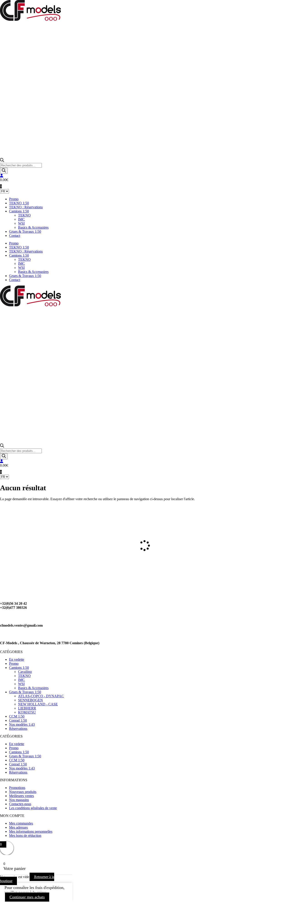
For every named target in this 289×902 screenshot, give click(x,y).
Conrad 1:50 (18, 720)
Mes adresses (18, 827)
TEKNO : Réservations (26, 207)
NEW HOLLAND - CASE (38, 704)
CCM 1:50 (16, 716)
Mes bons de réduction (25, 835)
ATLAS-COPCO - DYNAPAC (41, 696)
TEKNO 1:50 (19, 203)
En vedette (16, 659)
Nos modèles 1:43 (22, 724)
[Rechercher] (4, 171)
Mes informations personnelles (30, 831)
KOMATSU (27, 712)
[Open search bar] (2, 161)
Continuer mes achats (27, 897)
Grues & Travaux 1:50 (25, 231)
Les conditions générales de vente (33, 808)
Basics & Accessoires (33, 227)
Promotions (17, 788)
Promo (14, 199)
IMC (21, 219)
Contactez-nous (20, 804)
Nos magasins (19, 800)
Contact (14, 235)
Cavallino (25, 672)
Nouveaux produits (22, 792)
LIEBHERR (27, 708)
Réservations (18, 728)
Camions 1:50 (19, 211)
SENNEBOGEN (30, 700)
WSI (21, 223)
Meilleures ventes (21, 796)
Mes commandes (21, 823)
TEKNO (24, 215)
